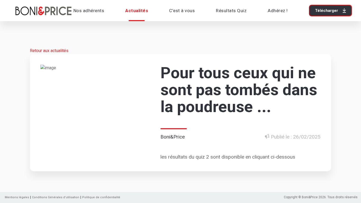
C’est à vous (182, 10)
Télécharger (326, 10)
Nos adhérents (88, 10)
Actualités (136, 10)
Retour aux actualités (49, 50)
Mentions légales (17, 197)
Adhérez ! (278, 10)
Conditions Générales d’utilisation (55, 197)
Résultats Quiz (231, 10)
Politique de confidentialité (101, 197)
